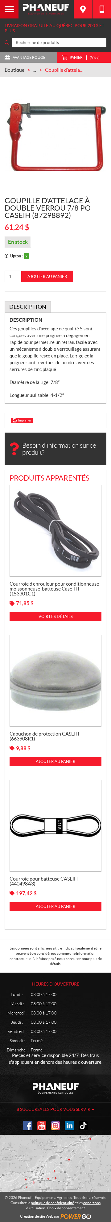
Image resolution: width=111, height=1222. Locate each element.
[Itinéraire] (83, 9)
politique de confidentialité (52, 1203)
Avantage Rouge (29, 57)
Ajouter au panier (47, 276)
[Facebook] (27, 1125)
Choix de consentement (66, 1208)
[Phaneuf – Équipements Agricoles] (46, 9)
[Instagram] (55, 1125)
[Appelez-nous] (101, 9)
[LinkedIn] (69, 1125)
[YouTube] (41, 1125)
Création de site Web (36, 1216)
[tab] (28, 307)
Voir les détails (56, 616)
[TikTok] (83, 1125)
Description (27, 307)
